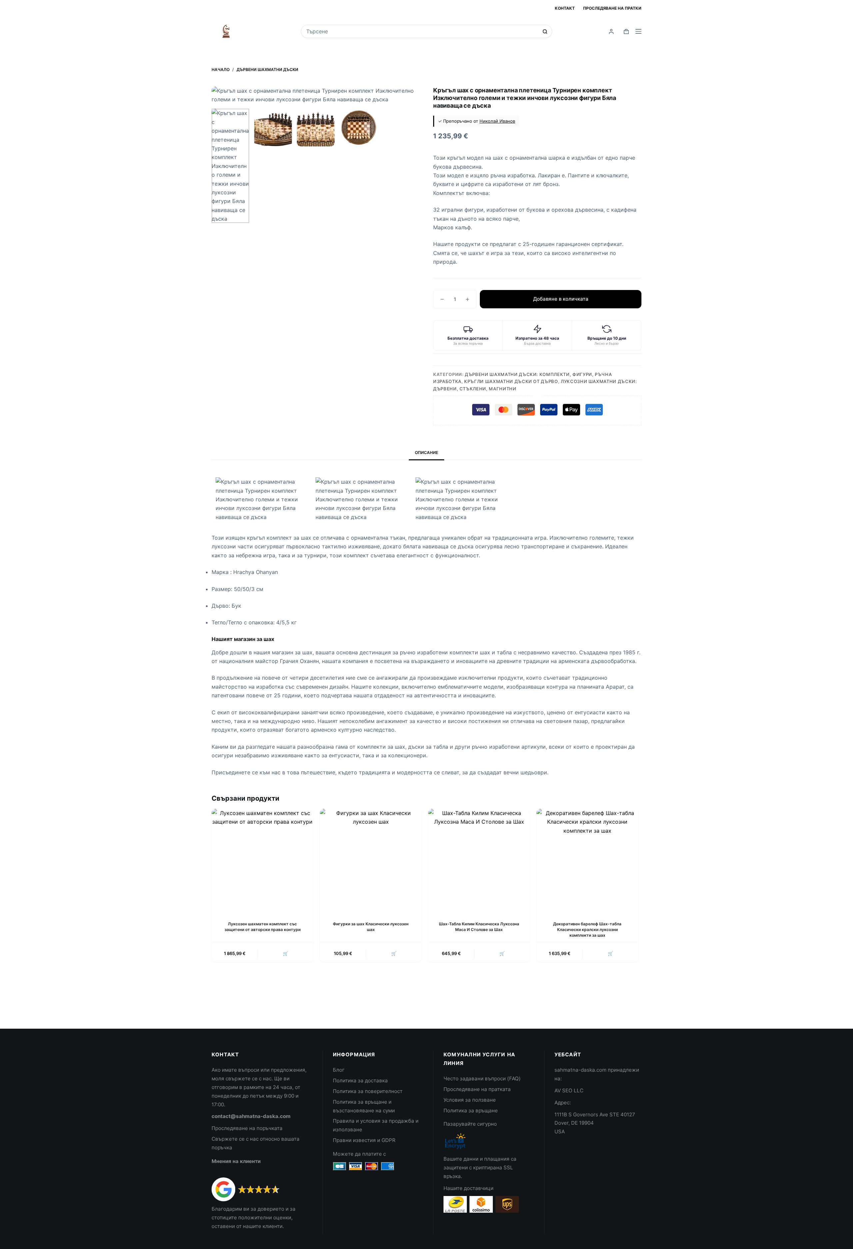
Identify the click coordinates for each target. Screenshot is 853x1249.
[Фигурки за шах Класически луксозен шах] (371, 859)
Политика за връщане (470, 1110)
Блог (339, 1070)
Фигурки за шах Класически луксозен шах (371, 926)
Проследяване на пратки (612, 8)
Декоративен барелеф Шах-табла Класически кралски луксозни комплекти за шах (587, 929)
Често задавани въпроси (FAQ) (482, 1078)
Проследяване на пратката (477, 1089)
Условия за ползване (469, 1100)
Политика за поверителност (368, 1091)
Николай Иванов (497, 121)
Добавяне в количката (560, 299)
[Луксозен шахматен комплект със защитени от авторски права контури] (262, 859)
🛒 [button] (285, 953)
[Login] (611, 31)
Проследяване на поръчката (247, 1128)
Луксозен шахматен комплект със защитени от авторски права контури (263, 926)
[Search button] (545, 31)
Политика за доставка (360, 1080)
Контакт (565, 8)
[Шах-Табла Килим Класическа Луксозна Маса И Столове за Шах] (479, 859)
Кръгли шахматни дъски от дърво (511, 381)
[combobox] (422, 31)
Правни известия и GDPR (364, 1140)
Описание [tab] (426, 452)
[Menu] (638, 31)
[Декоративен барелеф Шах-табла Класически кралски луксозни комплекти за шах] (587, 859)
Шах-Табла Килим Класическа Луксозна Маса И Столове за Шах (479, 926)
